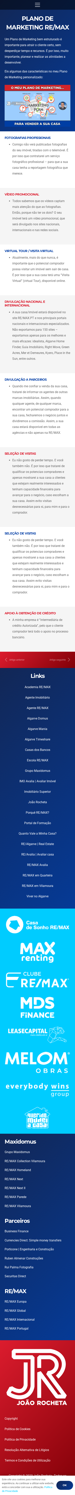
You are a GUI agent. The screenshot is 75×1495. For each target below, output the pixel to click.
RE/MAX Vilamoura (18, 1206)
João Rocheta (37, 802)
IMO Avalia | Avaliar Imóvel (37, 781)
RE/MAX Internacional (20, 1319)
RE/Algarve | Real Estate (37, 844)
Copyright (11, 1418)
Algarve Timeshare (37, 739)
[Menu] (37, 5)
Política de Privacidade (20, 1439)
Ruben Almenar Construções (24, 1258)
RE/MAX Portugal (16, 1328)
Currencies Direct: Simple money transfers (33, 1240)
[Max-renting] (37, 952)
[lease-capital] (37, 1034)
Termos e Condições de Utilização (27, 1460)
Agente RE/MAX (37, 708)
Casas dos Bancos (37, 750)
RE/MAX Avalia (37, 865)
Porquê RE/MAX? (37, 812)
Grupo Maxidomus (37, 771)
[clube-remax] (37, 979)
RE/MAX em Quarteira (37, 875)
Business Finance (16, 1231)
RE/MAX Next (14, 1179)
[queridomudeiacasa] (37, 1117)
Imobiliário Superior (37, 792)
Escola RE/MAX (37, 760)
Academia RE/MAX (38, 687)
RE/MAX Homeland (18, 1170)
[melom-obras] (37, 1062)
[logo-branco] (37, 1090)
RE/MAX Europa (16, 1301)
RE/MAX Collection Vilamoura (25, 1161)
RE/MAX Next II (15, 1188)
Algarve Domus (37, 718)
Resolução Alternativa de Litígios (27, 1450)
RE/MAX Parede (15, 1197)
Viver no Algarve (37, 896)
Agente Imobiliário (37, 697)
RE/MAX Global (15, 1311)
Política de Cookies (17, 1429)
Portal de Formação (37, 823)
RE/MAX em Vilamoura (37, 886)
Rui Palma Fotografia (19, 1267)
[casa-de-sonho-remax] (37, 924)
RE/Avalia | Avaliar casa (37, 854)
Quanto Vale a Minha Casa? (38, 833)
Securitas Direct (15, 1276)
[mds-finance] (37, 1007)
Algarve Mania (37, 729)
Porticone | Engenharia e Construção (29, 1249)
